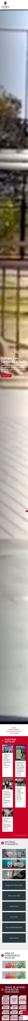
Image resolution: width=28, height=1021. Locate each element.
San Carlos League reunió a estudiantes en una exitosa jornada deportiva (20, 793)
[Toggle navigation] (26, 4)
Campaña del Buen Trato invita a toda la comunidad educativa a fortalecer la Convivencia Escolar (20, 768)
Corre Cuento (14, 938)
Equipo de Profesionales (14, 885)
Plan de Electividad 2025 (14, 927)
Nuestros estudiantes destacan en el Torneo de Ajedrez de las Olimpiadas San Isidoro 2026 (7, 797)
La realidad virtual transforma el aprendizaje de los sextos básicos (7, 823)
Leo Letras (14, 917)
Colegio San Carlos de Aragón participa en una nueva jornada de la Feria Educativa (7, 760)
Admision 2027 (6, 376)
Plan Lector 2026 (14, 896)
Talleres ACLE (14, 906)
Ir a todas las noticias (20, 835)
